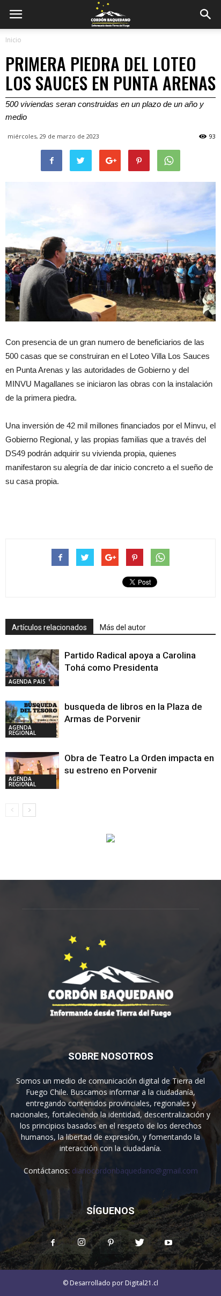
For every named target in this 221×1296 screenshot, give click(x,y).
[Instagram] (81, 1243)
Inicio (13, 39)
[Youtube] (168, 1243)
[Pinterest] (110, 1243)
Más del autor (123, 627)
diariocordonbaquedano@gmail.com (135, 1170)
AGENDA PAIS (27, 681)
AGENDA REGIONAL (22, 730)
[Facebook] (52, 1243)
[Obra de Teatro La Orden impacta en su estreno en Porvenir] (32, 770)
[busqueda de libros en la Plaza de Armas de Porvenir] (32, 719)
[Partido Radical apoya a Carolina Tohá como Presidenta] (32, 667)
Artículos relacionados (49, 627)
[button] (206, 14)
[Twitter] (139, 1243)
